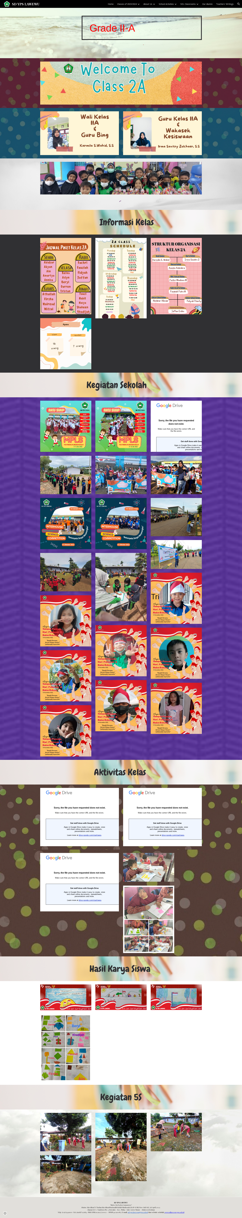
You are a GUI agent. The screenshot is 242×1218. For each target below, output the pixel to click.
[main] (142, 28)
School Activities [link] (166, 4)
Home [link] (111, 4)
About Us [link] (147, 4)
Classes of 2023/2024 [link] (127, 4)
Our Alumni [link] (207, 4)
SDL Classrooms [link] (188, 4)
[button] (238, 4)
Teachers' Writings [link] (225, 4)
